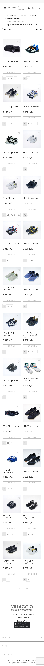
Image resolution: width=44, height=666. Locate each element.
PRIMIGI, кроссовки (31, 107)
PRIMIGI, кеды (9, 198)
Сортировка (37, 29)
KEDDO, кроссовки (31, 426)
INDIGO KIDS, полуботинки (8, 562)
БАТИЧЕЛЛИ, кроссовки (8, 288)
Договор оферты (22, 617)
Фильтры (7, 29)
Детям (34, 16)
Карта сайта (22, 621)
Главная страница (10, 16)
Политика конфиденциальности (22, 614)
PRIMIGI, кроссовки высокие (31, 380)
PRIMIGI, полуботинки (8, 471)
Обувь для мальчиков (14, 18)
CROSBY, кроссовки (11, 61)
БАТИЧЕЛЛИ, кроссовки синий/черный (30, 335)
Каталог (24, 16)
